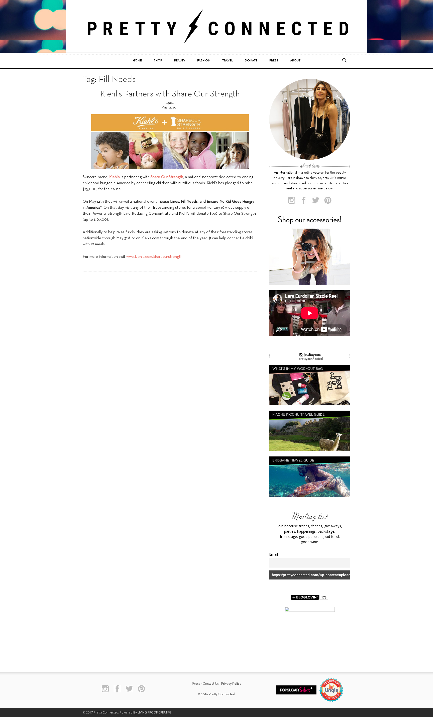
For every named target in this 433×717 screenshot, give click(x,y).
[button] (344, 61)
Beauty (179, 60)
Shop (158, 60)
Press (273, 60)
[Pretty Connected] (216, 26)
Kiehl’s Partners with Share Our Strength (170, 94)
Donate (251, 60)
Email (273, 554)
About (295, 60)
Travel (227, 60)
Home (137, 60)
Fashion (203, 60)
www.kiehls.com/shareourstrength (154, 257)
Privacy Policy (231, 683)
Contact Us (210, 683)
